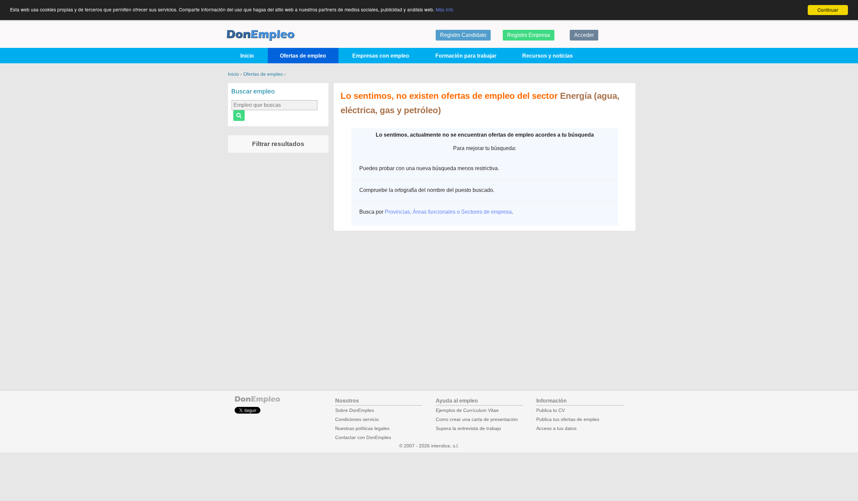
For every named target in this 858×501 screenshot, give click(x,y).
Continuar (827, 9)
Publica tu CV (550, 410)
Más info (444, 9)
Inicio (247, 56)
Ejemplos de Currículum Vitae (467, 410)
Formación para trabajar (465, 56)
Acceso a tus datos (556, 428)
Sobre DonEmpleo (354, 410)
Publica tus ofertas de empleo (567, 419)
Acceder (584, 35)
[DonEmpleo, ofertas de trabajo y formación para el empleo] (261, 35)
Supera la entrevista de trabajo (468, 428)
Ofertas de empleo (303, 56)
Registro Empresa (528, 35)
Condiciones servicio (357, 419)
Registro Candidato (463, 35)
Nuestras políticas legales (362, 428)
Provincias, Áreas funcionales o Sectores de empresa (448, 212)
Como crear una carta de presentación (477, 419)
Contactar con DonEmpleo (363, 437)
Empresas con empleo (380, 56)
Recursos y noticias (547, 56)
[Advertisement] (278, 262)
